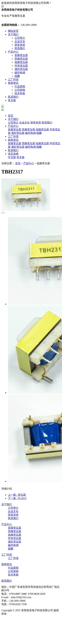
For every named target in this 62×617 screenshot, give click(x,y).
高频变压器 (21, 58)
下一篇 (17, 498)
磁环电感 (20, 72)
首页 (10, 115)
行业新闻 (20, 86)
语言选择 (13, 153)
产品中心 (13, 51)
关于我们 (13, 34)
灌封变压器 (21, 69)
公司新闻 (20, 89)
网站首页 (13, 31)
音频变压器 (21, 55)
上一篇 (17, 494)
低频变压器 (21, 62)
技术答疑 (20, 93)
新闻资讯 (13, 83)
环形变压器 (21, 65)
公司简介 (20, 37)
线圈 (17, 76)
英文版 (12, 100)
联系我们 (20, 48)
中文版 (12, 157)
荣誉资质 (20, 44)
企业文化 (20, 41)
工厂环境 (13, 79)
